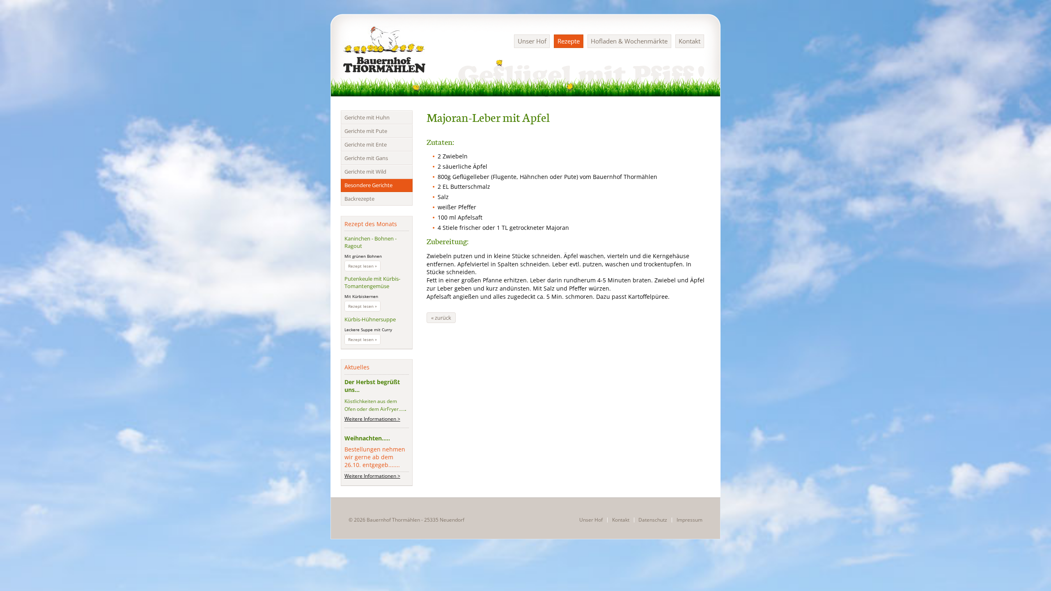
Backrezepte (359, 198)
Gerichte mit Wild (365, 171)
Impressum (689, 520)
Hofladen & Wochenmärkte (629, 41)
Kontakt (689, 41)
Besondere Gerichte (368, 185)
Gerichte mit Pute (365, 131)
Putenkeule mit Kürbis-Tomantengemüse (372, 282)
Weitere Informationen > (372, 419)
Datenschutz (652, 520)
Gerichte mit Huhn (367, 117)
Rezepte (569, 41)
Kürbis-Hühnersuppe (370, 319)
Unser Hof (532, 41)
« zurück (441, 317)
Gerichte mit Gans (366, 158)
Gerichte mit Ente (365, 144)
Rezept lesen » (364, 266)
